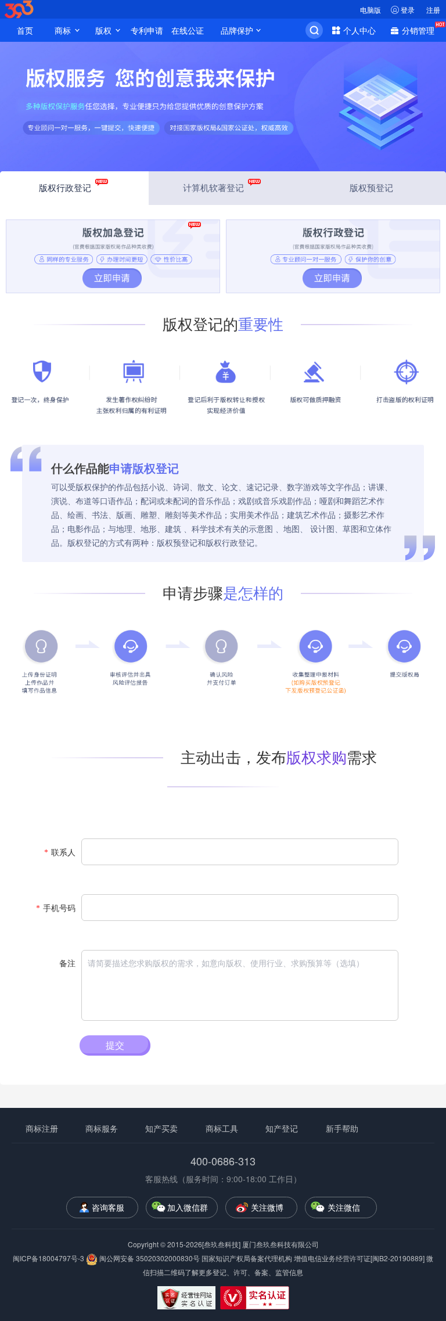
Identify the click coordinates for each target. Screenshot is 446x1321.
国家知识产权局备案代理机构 (247, 1258)
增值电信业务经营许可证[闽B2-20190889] (359, 1258)
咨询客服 (108, 1207)
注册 (433, 10)
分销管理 (418, 30)
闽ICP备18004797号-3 (49, 1258)
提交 (115, 1045)
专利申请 (147, 30)
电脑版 (370, 10)
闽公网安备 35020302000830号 (149, 1258)
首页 (25, 30)
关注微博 (267, 1207)
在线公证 (187, 30)
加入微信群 (187, 1207)
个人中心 (359, 30)
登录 (408, 10)
